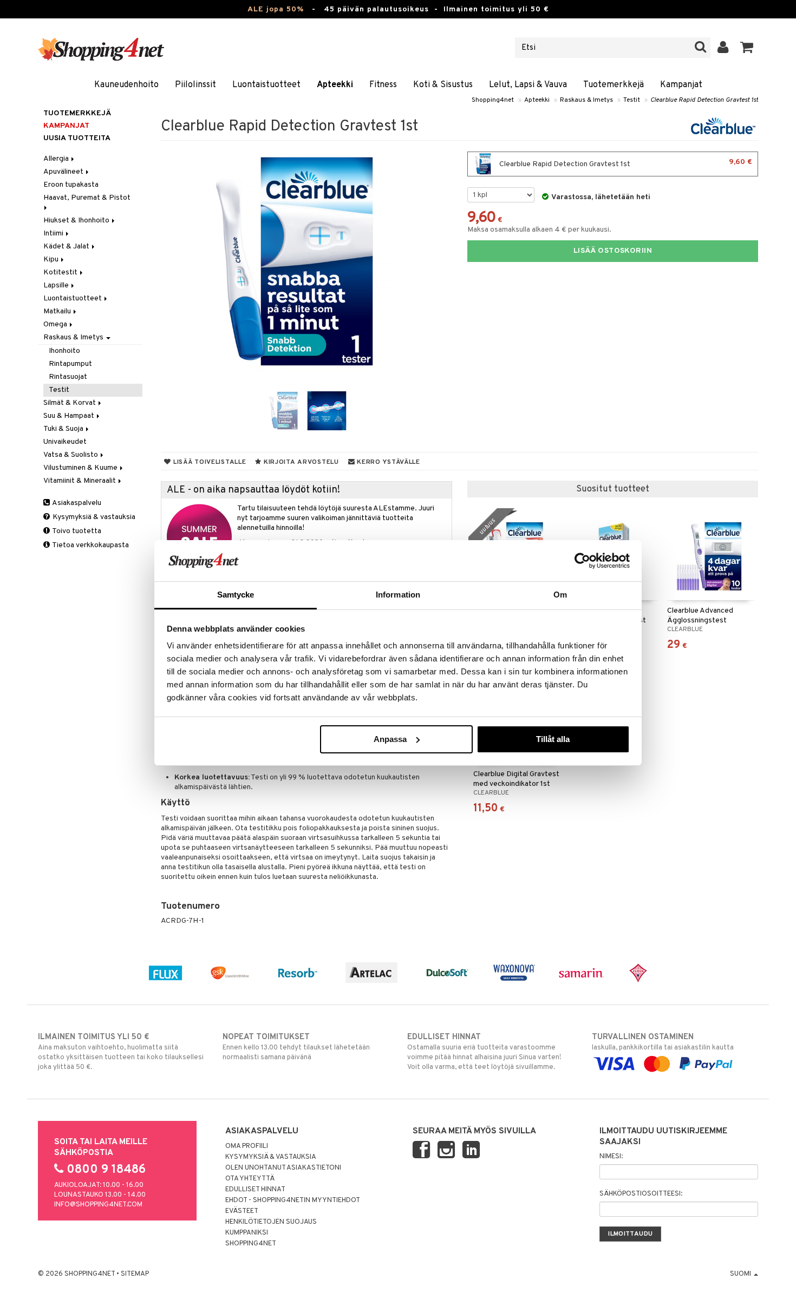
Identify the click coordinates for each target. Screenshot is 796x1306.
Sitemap (135, 1274)
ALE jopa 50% (275, 9)
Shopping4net (493, 100)
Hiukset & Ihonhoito (77, 220)
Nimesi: (611, 1156)
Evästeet (241, 1211)
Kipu (51, 259)
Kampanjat (681, 85)
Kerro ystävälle (387, 462)
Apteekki (335, 85)
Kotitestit (61, 272)
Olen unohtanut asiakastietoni (283, 1168)
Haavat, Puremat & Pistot (87, 197)
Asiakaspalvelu (76, 503)
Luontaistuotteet (266, 85)
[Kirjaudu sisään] (723, 47)
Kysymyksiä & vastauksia (93, 517)
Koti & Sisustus (443, 85)
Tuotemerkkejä (613, 85)
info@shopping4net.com (98, 1204)
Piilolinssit (195, 85)
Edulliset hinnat (255, 1189)
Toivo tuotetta (76, 531)
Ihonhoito (64, 351)
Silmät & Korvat (70, 403)
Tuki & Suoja (64, 429)
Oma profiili (246, 1146)
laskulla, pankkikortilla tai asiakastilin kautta (663, 1042)
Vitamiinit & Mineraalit (80, 480)
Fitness (383, 85)
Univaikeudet (65, 442)
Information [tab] (398, 594)
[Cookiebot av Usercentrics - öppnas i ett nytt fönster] (582, 561)
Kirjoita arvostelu (300, 462)
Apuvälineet (64, 171)
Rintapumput (70, 364)
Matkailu (58, 311)
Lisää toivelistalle (208, 462)
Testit (631, 100)
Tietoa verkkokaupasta (90, 545)
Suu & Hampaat (69, 416)
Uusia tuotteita (76, 138)
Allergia (56, 158)
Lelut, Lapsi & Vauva (528, 85)
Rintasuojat (68, 377)
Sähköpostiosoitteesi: (640, 1194)
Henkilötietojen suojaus (271, 1222)
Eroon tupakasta (71, 184)
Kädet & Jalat (67, 246)
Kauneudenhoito (126, 85)
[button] (747, 47)
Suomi (741, 1274)
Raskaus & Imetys (586, 100)
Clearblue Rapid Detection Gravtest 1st (704, 100)
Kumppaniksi (246, 1233)
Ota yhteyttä (250, 1178)
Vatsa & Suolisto (71, 455)
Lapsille (56, 285)
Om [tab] (560, 594)
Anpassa (390, 739)
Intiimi (54, 233)
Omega (56, 324)
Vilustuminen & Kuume (81, 467)
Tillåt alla (553, 739)
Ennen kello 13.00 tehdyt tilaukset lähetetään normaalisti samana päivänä (296, 1047)
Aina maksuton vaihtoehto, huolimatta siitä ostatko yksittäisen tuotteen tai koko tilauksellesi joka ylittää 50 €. (121, 1052)
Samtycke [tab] (236, 594)
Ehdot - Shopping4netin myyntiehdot (292, 1200)
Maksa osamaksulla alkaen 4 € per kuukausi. (539, 229)
